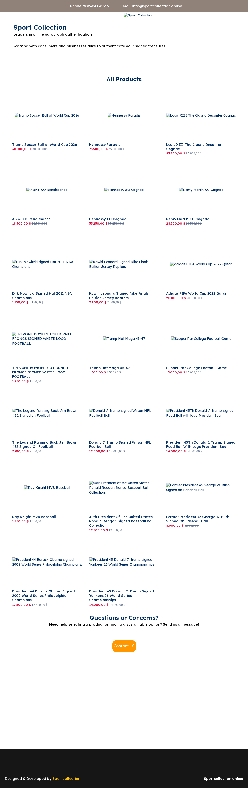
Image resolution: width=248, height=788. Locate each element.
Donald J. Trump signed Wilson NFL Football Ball (118, 388)
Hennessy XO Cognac (106, 162)
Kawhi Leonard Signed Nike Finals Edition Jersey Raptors (123, 239)
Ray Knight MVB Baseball (33, 460)
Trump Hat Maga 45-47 (108, 311)
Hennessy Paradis (103, 88)
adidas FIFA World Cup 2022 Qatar (195, 237)
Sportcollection (66, 778)
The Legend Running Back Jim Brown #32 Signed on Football (46, 388)
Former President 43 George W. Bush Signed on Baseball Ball (196, 462)
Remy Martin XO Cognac (186, 162)
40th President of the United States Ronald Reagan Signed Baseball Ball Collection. (123, 462)
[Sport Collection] (138, 15)
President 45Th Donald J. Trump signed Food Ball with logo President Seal (198, 388)
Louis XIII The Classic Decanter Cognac (199, 88)
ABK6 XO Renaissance (30, 162)
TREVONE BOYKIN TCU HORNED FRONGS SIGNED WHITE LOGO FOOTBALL (40, 316)
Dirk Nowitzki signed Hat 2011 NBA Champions (41, 239)
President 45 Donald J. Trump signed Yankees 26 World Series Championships (121, 537)
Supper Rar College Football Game (194, 311)
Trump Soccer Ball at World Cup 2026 (42, 88)
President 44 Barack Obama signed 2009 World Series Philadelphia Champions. (45, 537)
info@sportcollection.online (157, 6)
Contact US (124, 645)
